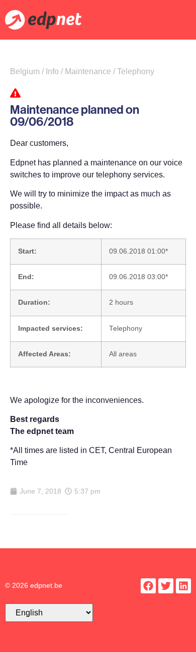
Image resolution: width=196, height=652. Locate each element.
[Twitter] (165, 585)
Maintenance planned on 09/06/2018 (74, 115)
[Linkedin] (183, 585)
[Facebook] (148, 585)
